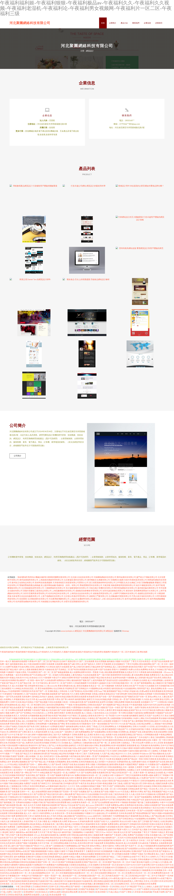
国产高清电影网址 (102, 756)
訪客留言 (158, 23)
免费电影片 (67, 734)
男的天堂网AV (62, 740)
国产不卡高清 (43, 748)
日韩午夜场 (147, 783)
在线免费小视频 (33, 770)
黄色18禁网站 (72, 762)
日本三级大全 (108, 778)
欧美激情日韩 (102, 772)
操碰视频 (41, 718)
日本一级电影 (128, 767)
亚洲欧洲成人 (53, 691)
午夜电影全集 (88, 710)
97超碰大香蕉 (20, 672)
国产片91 (24, 734)
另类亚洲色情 (133, 694)
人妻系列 (108, 710)
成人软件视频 (39, 751)
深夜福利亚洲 (15, 821)
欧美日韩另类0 (153, 707)
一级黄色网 (89, 729)
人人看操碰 (156, 724)
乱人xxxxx (88, 816)
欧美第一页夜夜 (92, 672)
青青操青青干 (79, 851)
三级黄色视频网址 (151, 802)
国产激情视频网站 (144, 683)
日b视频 (64, 743)
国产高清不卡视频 (10, 718)
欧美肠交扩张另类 (100, 740)
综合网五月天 (158, 715)
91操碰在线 (49, 669)
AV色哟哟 (85, 759)
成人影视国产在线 (133, 732)
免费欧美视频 (80, 775)
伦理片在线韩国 (8, 889)
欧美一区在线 (31, 718)
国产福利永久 (89, 664)
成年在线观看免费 (70, 854)
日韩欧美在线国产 (94, 705)
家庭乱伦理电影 (145, 694)
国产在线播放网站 (98, 732)
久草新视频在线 (102, 764)
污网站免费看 (119, 702)
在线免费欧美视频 (141, 675)
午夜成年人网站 (120, 835)
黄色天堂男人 (165, 699)
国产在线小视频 (107, 791)
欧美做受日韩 (92, 696)
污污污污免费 (45, 789)
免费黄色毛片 (155, 675)
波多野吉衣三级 (9, 770)
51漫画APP (119, 775)
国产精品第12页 (135, 783)
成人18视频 (52, 821)
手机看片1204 (114, 715)
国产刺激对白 (164, 851)
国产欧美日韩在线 (97, 751)
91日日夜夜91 (93, 683)
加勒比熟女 (167, 677)
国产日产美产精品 (35, 762)
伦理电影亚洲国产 (57, 726)
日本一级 (133, 797)
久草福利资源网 (40, 732)
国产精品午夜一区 (27, 683)
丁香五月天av (100, 832)
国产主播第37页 (80, 818)
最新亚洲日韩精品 (116, 740)
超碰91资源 (87, 748)
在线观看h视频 (61, 664)
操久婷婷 (32, 734)
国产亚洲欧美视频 (53, 889)
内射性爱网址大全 (47, 813)
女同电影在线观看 (122, 854)
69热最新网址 (168, 813)
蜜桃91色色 (141, 762)
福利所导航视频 (129, 778)
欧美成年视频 (18, 854)
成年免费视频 (19, 856)
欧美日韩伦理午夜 (85, 843)
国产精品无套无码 (51, 794)
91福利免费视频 (160, 848)
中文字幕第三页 (73, 715)
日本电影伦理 (69, 783)
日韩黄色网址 (120, 786)
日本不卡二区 (57, 683)
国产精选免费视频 (140, 813)
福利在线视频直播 (154, 672)
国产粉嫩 (110, 808)
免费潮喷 (27, 710)
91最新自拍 (23, 745)
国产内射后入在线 (157, 821)
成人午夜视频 (49, 762)
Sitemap (125, 631)
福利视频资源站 (16, 664)
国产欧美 (31, 726)
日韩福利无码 (135, 824)
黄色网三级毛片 (9, 832)
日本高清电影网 (151, 718)
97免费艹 (147, 767)
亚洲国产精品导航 (96, 677)
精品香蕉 (84, 721)
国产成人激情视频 (135, 721)
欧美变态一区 (148, 661)
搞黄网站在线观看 (48, 770)
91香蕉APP (32, 661)
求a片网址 (93, 721)
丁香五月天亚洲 (163, 818)
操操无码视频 (53, 791)
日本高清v (73, 843)
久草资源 (137, 892)
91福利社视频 (133, 751)
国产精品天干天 (12, 683)
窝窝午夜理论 (77, 799)
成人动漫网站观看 (77, 672)
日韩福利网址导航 (122, 799)
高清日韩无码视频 (41, 743)
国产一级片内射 (103, 675)
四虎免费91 (27, 696)
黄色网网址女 (110, 726)
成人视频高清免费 (159, 783)
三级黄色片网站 (30, 778)
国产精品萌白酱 (158, 816)
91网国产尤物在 (137, 854)
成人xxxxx (90, 805)
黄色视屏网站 (105, 745)
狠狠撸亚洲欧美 (37, 669)
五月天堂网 (101, 856)
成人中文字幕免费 (92, 810)
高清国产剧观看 (17, 756)
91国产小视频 (30, 818)
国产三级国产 (83, 751)
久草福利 (135, 680)
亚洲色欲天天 (5, 686)
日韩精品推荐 (133, 789)
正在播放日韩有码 (40, 886)
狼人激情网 (61, 835)
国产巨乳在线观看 (13, 696)
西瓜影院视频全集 (145, 837)
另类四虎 (118, 686)
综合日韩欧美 (59, 688)
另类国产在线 (67, 764)
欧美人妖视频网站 (64, 799)
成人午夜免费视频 (155, 680)
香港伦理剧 (14, 724)
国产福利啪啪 (74, 718)
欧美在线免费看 (160, 732)
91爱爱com (148, 743)
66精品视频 (44, 772)
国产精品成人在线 (133, 724)
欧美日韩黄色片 (145, 808)
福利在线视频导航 (105, 840)
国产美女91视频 (23, 846)
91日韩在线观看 (131, 837)
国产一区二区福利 (51, 675)
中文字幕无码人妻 (43, 683)
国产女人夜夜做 (93, 791)
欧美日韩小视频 (122, 827)
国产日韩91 (68, 683)
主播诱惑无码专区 (93, 851)
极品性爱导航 (45, 715)
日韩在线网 (122, 751)
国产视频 (31, 851)
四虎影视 (22, 718)
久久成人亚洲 (134, 794)
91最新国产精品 (77, 729)
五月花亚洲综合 (96, 737)
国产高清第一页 (65, 791)
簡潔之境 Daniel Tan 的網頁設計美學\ (34, 289)
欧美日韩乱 (30, 775)
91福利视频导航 (52, 707)
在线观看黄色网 (165, 843)
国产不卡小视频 (74, 759)
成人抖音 (4, 846)
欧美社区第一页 (61, 813)
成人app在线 (40, 699)
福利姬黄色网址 (72, 726)
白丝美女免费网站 (140, 669)
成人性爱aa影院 (142, 691)
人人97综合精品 (11, 764)
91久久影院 (75, 694)
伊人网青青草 (12, 732)
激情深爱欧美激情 (116, 764)
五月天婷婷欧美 (52, 718)
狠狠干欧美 (72, 751)
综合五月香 (30, 699)
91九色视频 (149, 686)
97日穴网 (6, 748)
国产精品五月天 (26, 753)
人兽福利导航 (27, 821)
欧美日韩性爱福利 (37, 786)
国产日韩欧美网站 (84, 780)
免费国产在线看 (30, 783)
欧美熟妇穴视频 (94, 786)
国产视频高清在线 (72, 721)
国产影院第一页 (109, 737)
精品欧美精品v (36, 824)
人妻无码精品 (76, 675)
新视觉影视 (131, 745)
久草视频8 (163, 751)
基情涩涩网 (115, 743)
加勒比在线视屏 (151, 805)
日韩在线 (63, 691)
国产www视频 (100, 808)
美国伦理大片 (73, 661)
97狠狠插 (124, 802)
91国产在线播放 (79, 791)
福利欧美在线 (40, 816)
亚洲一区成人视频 (24, 740)
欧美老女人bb (103, 713)
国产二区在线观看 (86, 661)
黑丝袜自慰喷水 (9, 810)
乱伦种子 (63, 661)
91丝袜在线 (61, 810)
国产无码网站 (29, 810)
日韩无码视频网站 (148, 780)
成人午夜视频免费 (148, 846)
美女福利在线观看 (48, 835)
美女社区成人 (111, 797)
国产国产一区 (41, 691)
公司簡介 (17, 456)
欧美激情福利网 (162, 846)
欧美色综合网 (91, 669)
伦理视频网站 (60, 762)
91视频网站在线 (96, 688)
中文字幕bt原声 (162, 778)
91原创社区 (111, 762)
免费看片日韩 (24, 848)
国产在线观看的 (131, 848)
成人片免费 (141, 778)
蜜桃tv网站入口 (44, 764)
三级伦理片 (17, 892)
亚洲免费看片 (29, 892)
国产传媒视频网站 (144, 797)
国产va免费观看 (6, 729)
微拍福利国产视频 (79, 680)
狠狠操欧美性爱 (40, 753)
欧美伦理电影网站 (56, 705)
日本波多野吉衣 (100, 767)
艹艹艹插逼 (14, 753)
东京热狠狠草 (52, 729)
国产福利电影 (37, 740)
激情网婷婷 (36, 829)
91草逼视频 (13, 848)
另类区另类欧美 (149, 759)
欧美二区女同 (58, 827)
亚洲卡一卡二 (25, 791)
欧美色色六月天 (36, 677)
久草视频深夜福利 (91, 799)
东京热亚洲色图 (48, 856)
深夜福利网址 (147, 732)
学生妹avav (144, 753)
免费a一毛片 (87, 740)
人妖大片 (45, 829)
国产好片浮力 (113, 724)
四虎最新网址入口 (129, 889)
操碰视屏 (54, 694)
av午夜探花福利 (52, 786)
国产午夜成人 (27, 707)
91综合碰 (71, 805)
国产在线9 (62, 710)
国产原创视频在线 (116, 696)
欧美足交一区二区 (96, 686)
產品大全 (124, 23)
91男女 (58, 699)
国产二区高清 (88, 808)
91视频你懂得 (42, 734)
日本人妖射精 (133, 753)
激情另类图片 (59, 713)
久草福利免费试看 (85, 821)
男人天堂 (159, 789)
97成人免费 (6, 892)
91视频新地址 (77, 837)
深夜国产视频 (21, 843)
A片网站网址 (57, 818)
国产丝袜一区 (141, 696)
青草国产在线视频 (80, 677)
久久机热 (145, 699)
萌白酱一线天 (21, 805)
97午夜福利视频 (135, 705)
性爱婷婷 (8, 751)
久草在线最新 (122, 789)
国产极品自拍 (159, 827)
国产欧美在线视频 (78, 669)
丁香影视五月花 (16, 789)
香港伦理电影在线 (65, 686)
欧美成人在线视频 (36, 889)
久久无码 (33, 837)
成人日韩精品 (35, 827)
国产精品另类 (84, 846)
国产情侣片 (35, 846)
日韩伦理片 (99, 805)
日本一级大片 (5, 661)
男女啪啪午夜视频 (166, 718)
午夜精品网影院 (165, 734)
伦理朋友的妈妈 (147, 770)
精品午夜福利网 (131, 816)
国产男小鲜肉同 (67, 699)
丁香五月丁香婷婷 (149, 832)
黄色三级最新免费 (95, 835)
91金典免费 (56, 789)
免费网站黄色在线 (128, 756)
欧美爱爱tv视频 (146, 775)
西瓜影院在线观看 (78, 696)
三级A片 (114, 818)
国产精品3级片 (12, 669)
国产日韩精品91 (82, 688)
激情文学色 (68, 818)
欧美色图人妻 (128, 675)
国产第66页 (56, 764)
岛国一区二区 (156, 767)
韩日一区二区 (130, 683)
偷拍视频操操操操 (91, 886)
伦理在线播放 (64, 675)
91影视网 (47, 677)
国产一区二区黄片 (131, 772)
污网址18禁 (119, 846)
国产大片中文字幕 (11, 734)
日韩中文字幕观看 (103, 664)
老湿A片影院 (107, 780)
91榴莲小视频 (99, 707)
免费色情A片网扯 (63, 770)
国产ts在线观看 (146, 810)
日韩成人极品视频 (64, 816)
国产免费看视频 (47, 780)
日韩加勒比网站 (167, 889)
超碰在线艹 (133, 737)
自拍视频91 (145, 702)
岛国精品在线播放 (86, 854)
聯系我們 (135, 23)
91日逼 (87, 837)
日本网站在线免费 (15, 710)
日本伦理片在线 (106, 794)
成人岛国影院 (94, 789)
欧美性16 (98, 734)
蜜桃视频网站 (91, 770)
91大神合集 (164, 721)
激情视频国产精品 (114, 691)
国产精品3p (62, 805)
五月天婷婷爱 (61, 759)
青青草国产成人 (143, 688)
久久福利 (118, 778)
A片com (37, 835)
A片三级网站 (152, 751)
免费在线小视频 (162, 710)
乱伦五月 (20, 810)
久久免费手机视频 (10, 667)
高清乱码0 (22, 726)
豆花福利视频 (131, 786)
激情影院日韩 (21, 816)
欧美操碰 (46, 824)
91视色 (147, 729)
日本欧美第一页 (132, 810)
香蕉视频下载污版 (136, 802)
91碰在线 (4, 680)
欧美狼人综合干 (120, 886)
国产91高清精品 (36, 675)
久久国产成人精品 (107, 753)
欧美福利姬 (147, 892)
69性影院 (107, 688)
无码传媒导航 (57, 783)
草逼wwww (72, 821)
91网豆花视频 (127, 713)
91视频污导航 (37, 802)
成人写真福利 (142, 745)
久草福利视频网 (79, 683)
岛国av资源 (77, 748)
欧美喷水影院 (65, 707)
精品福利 (53, 808)
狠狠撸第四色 (100, 854)
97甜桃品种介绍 (15, 797)
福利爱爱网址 (121, 770)
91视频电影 (109, 686)
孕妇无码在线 (55, 837)
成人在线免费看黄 (39, 791)
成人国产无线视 (11, 794)
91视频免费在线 (80, 840)
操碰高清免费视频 (74, 710)
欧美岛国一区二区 (94, 775)
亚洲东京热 (127, 686)
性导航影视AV (85, 724)
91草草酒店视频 (118, 683)
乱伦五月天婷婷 (34, 805)
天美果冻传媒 (93, 753)
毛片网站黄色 (149, 854)
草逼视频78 (13, 743)
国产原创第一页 (166, 886)
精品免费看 (146, 724)
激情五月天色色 (93, 699)
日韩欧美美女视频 (159, 786)
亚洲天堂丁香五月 (97, 759)
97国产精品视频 (40, 702)
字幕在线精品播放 (16, 783)
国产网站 (61, 724)
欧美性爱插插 (155, 691)
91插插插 (26, 797)
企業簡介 (112, 23)
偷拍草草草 (115, 802)
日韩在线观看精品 (114, 767)
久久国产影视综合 (75, 691)
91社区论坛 (115, 756)
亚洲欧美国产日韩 (55, 854)
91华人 (163, 707)
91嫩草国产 (109, 835)
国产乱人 (52, 745)
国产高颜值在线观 (70, 889)
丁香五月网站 (35, 780)
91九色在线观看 (73, 810)
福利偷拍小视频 (113, 661)
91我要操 (152, 764)
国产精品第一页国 (135, 759)
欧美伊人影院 (85, 726)
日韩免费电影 (41, 724)
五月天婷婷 (107, 848)
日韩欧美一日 (106, 886)
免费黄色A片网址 (63, 680)
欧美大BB (64, 718)
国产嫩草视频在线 (53, 848)
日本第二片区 (144, 840)
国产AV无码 (99, 710)
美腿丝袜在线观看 (49, 805)
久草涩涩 (80, 745)
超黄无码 (97, 816)
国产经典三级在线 (65, 737)
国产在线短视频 (134, 832)
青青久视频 (90, 764)
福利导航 (143, 751)
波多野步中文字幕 (107, 799)
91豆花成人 (125, 791)
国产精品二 (111, 856)
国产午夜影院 (144, 889)
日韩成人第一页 (118, 699)
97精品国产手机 (135, 886)
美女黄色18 (92, 783)
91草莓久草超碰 (129, 691)
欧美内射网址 (154, 745)
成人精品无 (19, 818)
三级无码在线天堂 (120, 794)
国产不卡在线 (138, 686)
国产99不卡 (34, 772)
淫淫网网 (122, 732)
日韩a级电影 (77, 808)
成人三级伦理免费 (120, 667)
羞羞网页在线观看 (32, 894)
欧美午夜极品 (10, 677)
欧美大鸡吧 (62, 821)
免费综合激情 (55, 892)
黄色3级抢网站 (145, 664)
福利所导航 (66, 832)
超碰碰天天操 (105, 683)
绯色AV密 (155, 889)
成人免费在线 (16, 748)
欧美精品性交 (109, 694)
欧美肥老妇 (129, 805)
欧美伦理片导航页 (86, 892)
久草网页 (138, 767)
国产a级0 (72, 664)
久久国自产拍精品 (10, 726)
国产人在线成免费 (48, 680)
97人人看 (44, 846)
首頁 (103, 23)
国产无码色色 (31, 767)
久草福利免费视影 (88, 856)
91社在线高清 (38, 713)
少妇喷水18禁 (108, 775)
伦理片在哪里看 (75, 778)
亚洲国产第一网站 (21, 772)
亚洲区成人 (168, 824)
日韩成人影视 (97, 694)
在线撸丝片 (116, 721)
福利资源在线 (117, 688)
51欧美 (65, 702)
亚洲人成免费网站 (37, 667)
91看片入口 (127, 829)
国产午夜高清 (80, 783)
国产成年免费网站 (57, 721)
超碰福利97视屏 (114, 829)
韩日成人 (45, 808)
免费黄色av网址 (117, 805)
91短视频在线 (118, 848)
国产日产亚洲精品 (24, 713)
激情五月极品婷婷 (92, 667)
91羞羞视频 (52, 724)
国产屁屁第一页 (42, 775)
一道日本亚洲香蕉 (21, 675)
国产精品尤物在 (74, 740)
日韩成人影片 (49, 740)
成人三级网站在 (75, 743)
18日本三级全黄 (113, 832)
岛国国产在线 (99, 821)
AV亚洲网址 (53, 737)
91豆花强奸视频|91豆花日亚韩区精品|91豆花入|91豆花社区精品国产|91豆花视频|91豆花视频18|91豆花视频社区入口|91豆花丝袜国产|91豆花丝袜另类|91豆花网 (99, 867)
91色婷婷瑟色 (40, 729)
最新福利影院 (50, 799)
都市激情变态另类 (163, 780)
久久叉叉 (71, 786)
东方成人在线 (53, 732)
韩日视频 (6, 756)
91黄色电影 (11, 740)
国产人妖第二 (19, 729)
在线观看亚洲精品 (125, 734)
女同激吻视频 (33, 715)
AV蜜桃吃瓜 (113, 813)
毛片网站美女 (39, 840)
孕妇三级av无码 (84, 797)
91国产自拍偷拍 (104, 669)
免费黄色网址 (113, 824)
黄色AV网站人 (96, 846)
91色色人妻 (99, 729)
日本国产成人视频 (139, 829)
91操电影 (4, 818)
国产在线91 (42, 737)
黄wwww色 (52, 686)
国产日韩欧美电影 (133, 699)
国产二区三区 (43, 661)
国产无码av (97, 780)
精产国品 (147, 791)
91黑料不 (149, 827)
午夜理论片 (134, 840)
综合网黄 (41, 778)
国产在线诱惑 (78, 816)
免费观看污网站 (159, 797)
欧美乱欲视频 (62, 745)
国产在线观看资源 (91, 702)
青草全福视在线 (72, 724)
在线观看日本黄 (6, 772)
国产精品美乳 (101, 718)
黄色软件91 (33, 745)
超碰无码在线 (150, 799)
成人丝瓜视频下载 (19, 686)
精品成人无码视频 (72, 824)
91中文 (100, 770)
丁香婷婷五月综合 (81, 737)
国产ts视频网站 (162, 764)
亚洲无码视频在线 (86, 762)
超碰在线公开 (102, 813)
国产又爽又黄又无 (25, 732)
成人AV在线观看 (131, 843)
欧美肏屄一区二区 (86, 802)
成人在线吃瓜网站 (80, 789)
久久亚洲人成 (152, 726)
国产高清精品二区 (62, 669)
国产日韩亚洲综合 (126, 818)
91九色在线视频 (92, 794)
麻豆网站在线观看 (13, 759)
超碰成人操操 (53, 696)
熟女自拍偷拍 (79, 764)
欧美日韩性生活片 (25, 794)
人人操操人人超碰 (151, 886)
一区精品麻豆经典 (75, 702)
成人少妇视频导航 (29, 721)
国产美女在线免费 (165, 805)
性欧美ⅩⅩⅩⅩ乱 (22, 677)
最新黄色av (21, 832)
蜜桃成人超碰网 (61, 856)
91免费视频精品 (71, 846)
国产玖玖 (10, 837)
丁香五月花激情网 (131, 775)
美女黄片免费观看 (7, 827)
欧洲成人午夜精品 (87, 718)
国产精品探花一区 (57, 772)
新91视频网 (108, 705)
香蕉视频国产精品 (159, 791)
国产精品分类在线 (120, 705)
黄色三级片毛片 (55, 734)
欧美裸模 (12, 680)
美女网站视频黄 (26, 835)
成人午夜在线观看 (31, 664)
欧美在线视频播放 (76, 813)
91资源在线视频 (78, 770)
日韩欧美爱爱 (77, 734)
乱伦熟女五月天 (131, 672)
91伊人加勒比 (57, 767)
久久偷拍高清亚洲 (143, 756)
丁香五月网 (166, 740)
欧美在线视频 (129, 740)
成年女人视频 (24, 669)
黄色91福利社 (108, 846)
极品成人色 (59, 780)
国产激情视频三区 (7, 802)
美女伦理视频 (100, 661)
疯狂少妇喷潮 (72, 802)
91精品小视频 (74, 856)
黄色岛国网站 (156, 688)
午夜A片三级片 (81, 753)
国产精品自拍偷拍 (121, 780)
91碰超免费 (98, 843)
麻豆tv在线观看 (104, 721)
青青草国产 (21, 775)
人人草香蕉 (49, 713)
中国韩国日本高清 (27, 691)
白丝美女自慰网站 (145, 848)
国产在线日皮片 (14, 840)
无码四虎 (23, 715)
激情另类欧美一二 (60, 797)
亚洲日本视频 (112, 732)
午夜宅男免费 (121, 694)
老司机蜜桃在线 (11, 705)
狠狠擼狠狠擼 (41, 851)
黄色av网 (89, 767)
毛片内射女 (47, 797)
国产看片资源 (126, 707)
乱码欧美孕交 (122, 737)
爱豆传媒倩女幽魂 (120, 710)
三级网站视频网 (22, 827)
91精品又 (161, 832)
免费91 (13, 713)
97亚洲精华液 (163, 667)
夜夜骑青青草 (116, 675)
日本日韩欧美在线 (155, 829)
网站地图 (143, 652)
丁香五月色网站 (132, 664)
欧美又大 (15, 715)
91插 (82, 810)
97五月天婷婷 (111, 751)
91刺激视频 (32, 843)
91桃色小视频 (53, 851)
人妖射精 (167, 680)
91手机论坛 (66, 837)
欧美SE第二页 (36, 797)
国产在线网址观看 (88, 772)
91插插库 (10, 672)
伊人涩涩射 (158, 743)
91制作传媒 (67, 748)
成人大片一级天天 (31, 813)
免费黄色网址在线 (143, 740)
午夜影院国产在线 (160, 810)
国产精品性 (54, 661)
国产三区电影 (143, 821)
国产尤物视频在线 (99, 829)
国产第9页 (150, 778)
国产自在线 (160, 762)
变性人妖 (80, 664)
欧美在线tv (139, 805)
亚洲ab (18, 721)
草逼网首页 (70, 688)
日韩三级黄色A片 (42, 726)
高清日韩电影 (86, 829)
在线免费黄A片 (124, 680)
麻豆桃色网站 (125, 851)
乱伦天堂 (124, 832)
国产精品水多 (55, 832)
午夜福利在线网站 (158, 729)
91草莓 (146, 835)
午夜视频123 (13, 780)
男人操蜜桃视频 (114, 718)
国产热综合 (138, 734)
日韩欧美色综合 (98, 797)
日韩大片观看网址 (27, 724)
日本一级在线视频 (99, 724)
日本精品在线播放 (103, 818)
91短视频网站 (140, 818)
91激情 (62, 851)
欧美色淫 (108, 677)
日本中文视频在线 (148, 794)
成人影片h (30, 729)
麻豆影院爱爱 (28, 751)
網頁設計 (78, 631)
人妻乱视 (165, 696)
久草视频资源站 (18, 699)
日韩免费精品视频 (61, 843)
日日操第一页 (115, 713)
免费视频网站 (24, 824)
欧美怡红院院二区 (29, 688)
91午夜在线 (92, 840)
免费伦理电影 (146, 748)
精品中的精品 (27, 702)
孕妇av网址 (65, 886)
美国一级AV (35, 680)
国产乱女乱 (80, 805)
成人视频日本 (158, 683)
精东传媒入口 (41, 686)
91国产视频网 (55, 775)
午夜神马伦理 (27, 840)
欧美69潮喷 (88, 691)
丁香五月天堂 (136, 661)
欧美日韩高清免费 (164, 799)
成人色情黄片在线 (109, 734)
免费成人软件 (5, 762)
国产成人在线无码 (137, 827)
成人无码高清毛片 (47, 756)
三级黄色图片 (107, 816)
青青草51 (52, 810)
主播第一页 (156, 740)
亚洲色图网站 (109, 843)
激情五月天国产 (145, 715)
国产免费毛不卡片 (21, 837)
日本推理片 (24, 780)
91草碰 (124, 721)
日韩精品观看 (64, 729)
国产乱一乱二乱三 (100, 748)
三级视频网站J (77, 832)
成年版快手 (124, 824)
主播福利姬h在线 (89, 743)
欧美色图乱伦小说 (164, 759)
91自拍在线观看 (89, 675)
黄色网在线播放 (66, 840)
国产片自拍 (32, 737)
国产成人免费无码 (25, 743)
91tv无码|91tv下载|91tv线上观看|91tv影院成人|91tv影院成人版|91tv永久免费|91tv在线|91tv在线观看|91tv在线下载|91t (120, 878)
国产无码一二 (32, 764)
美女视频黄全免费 (119, 759)
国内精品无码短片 (39, 696)
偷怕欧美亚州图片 (136, 667)
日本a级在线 (143, 843)
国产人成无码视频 (94, 680)
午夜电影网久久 (19, 694)
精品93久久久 (121, 753)
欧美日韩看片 (101, 892)
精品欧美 (119, 843)
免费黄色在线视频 (97, 827)
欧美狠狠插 (68, 767)
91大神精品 (17, 688)
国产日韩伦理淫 (6, 856)
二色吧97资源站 (139, 707)
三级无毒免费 (41, 810)
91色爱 (108, 805)
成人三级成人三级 (89, 713)
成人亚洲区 (88, 734)
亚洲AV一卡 (21, 770)
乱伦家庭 (143, 680)
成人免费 (132, 762)
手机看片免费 (158, 892)
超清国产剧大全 (135, 710)
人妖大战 (45, 894)
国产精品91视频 (155, 813)
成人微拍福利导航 (39, 854)
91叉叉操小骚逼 (40, 821)
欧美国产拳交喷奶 (59, 715)
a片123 (167, 789)
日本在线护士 (144, 737)
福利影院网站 (80, 699)
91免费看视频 (119, 816)
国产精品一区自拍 (147, 789)
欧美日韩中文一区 (100, 715)
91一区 (11, 818)
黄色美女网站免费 (70, 892)
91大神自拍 (50, 667)
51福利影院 (89, 832)
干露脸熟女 (153, 843)
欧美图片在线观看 (47, 664)
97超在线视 (13, 824)
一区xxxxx (166, 672)
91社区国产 (125, 661)
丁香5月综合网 (137, 743)
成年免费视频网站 (82, 732)
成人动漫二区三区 (108, 789)
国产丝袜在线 (102, 889)
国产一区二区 (158, 664)
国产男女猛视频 (121, 808)
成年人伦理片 (74, 829)
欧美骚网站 (151, 818)
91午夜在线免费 (158, 756)
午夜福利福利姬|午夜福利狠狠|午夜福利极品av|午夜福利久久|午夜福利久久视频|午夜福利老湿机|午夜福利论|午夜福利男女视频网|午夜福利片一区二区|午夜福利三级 (69, 652)
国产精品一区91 (71, 827)
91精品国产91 (122, 729)
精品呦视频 (167, 840)
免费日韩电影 (85, 694)
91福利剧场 (138, 713)
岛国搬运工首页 (133, 770)
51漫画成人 (125, 743)
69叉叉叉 (65, 848)
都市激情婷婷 (110, 729)
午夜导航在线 (74, 756)
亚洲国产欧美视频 (87, 889)
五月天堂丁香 (43, 832)
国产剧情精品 (106, 667)
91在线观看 (10, 851)
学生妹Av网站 (24, 667)
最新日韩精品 (39, 707)
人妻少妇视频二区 (31, 756)
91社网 (108, 759)
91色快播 (125, 715)
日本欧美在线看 (125, 813)
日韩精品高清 (79, 767)
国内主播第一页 (87, 756)
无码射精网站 (127, 718)
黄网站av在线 (21, 851)
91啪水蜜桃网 (106, 837)
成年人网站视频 (107, 810)
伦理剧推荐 (161, 794)
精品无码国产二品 (13, 829)
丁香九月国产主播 (11, 835)
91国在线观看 (12, 745)
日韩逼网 (31, 686)
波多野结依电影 (119, 677)
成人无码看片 (100, 762)
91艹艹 (154, 702)
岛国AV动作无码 (150, 705)
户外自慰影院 (32, 672)
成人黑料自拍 (70, 780)
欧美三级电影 (101, 824)
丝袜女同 (158, 770)
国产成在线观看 (9, 805)
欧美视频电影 (107, 851)
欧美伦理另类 (152, 851)
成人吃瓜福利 (51, 710)
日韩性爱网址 (168, 770)
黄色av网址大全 (154, 696)
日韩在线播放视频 (15, 813)
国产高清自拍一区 (19, 808)
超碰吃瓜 (72, 745)
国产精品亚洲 (37, 759)
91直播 (169, 729)
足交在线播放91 (118, 664)
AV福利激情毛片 (52, 840)
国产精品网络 (43, 837)
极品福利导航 (82, 835)
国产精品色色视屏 (13, 707)
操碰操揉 (28, 854)
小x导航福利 (84, 827)
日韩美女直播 (113, 748)
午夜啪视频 (95, 837)
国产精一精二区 (103, 743)
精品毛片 (63, 786)
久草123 (31, 816)
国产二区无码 (118, 837)
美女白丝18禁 (125, 821)
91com (117, 791)
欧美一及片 (26, 829)
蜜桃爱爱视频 (118, 672)
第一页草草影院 (34, 808)
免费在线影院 (119, 810)
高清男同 (169, 854)
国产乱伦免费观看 (102, 802)
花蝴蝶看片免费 (126, 669)
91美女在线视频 (54, 702)
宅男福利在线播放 (23, 802)
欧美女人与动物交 (156, 669)
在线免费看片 (123, 797)
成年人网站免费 (65, 794)
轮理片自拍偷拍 (144, 786)
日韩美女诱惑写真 (15, 894)
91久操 (122, 724)
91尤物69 (124, 748)
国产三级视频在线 (56, 846)
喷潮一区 (143, 772)
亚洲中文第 (54, 886)
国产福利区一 (77, 886)
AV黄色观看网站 (80, 705)
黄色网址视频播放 (19, 762)
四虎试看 (50, 699)
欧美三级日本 (67, 789)
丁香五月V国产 (107, 786)
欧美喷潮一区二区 (121, 840)
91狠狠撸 (130, 677)
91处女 (3, 732)
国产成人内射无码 (77, 667)
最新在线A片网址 (91, 745)
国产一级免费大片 (67, 732)
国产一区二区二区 (46, 672)
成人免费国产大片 (73, 772)
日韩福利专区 (47, 827)
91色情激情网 (14, 691)
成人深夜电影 (140, 677)
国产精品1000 (79, 794)
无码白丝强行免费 (7, 816)
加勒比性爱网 (67, 677)
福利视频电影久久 (31, 789)
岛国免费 (22, 764)
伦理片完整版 (5, 737)
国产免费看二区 (16, 778)
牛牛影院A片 (134, 780)
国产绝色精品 (53, 753)
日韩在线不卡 (114, 889)
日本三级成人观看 (120, 783)
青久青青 (91, 818)
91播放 (116, 851)
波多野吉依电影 (163, 705)
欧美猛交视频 (65, 696)
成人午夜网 (154, 699)
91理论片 (26, 786)
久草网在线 (162, 702)
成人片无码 (51, 816)
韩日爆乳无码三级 (41, 705)
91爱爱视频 (76, 707)
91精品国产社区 (137, 799)
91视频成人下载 (18, 767)
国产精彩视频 (43, 694)
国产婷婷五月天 (44, 783)
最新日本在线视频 (77, 848)
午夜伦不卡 (56, 677)
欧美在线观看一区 (57, 894)
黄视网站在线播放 (19, 737)
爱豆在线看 (17, 751)
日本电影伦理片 (158, 748)
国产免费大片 (156, 840)
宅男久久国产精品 (24, 799)
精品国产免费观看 (30, 748)
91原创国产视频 (38, 710)
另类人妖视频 (81, 786)
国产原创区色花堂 (110, 680)
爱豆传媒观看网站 (45, 688)
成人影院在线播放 (80, 686)
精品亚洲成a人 (145, 816)
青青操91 (98, 848)
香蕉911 (115, 669)
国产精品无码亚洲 (116, 772)
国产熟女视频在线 (156, 753)
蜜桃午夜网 (87, 778)
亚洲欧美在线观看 (73, 713)
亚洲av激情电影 (62, 756)
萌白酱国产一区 (23, 680)
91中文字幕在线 (149, 710)
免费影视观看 (149, 713)
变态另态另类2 (158, 808)
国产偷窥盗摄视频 (61, 672)
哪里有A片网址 (137, 791)
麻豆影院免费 (31, 832)
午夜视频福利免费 (37, 848)
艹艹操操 (68, 705)
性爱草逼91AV (68, 775)
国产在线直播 (13, 791)
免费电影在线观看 (7, 721)
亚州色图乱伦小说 (165, 726)
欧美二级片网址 (57, 824)
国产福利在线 (63, 694)
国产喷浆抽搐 (11, 799)
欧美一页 (110, 854)
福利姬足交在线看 (155, 772)
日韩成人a (89, 848)
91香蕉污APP (6, 808)
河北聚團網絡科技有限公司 (30, 23)
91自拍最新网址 (130, 688)
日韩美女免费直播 (44, 818)
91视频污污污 (90, 813)
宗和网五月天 (55, 743)
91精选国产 (27, 759)
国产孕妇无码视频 (161, 837)
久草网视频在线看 (150, 734)
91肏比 (134, 821)
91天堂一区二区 (64, 808)
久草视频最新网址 (124, 726)
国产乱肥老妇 (38, 799)
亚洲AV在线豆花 (156, 824)
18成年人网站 (139, 718)
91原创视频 (110, 827)
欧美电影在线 (63, 778)
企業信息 (147, 23)
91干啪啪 (69, 851)
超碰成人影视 (86, 715)
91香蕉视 (142, 672)
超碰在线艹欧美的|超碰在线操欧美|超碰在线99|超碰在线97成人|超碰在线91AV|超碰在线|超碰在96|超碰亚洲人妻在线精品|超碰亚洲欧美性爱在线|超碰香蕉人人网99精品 (71, 881)
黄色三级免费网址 (158, 737)
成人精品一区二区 (25, 705)
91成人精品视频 (106, 672)
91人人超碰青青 (112, 821)
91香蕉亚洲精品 (44, 767)
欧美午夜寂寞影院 (119, 745)
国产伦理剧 (38, 794)
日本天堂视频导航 (162, 686)
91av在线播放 (56, 748)
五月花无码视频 (9, 775)
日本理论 (169, 816)
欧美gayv (4, 691)
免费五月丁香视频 (161, 775)
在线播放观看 (51, 778)
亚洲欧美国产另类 (139, 851)
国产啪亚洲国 (49, 802)
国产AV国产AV (150, 667)
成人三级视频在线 (13, 786)
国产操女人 (43, 745)
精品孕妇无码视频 (66, 753)
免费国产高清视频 (135, 835)
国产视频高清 (130, 696)
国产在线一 (103, 696)
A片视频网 (151, 762)
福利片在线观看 (62, 667)
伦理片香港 (71, 835)
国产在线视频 (109, 770)
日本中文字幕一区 (45, 843)
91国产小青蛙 (43, 721)
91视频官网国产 (131, 764)
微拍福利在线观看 (19, 661)
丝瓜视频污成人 (156, 835)
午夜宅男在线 (51, 751)
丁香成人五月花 (98, 726)
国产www (64, 829)
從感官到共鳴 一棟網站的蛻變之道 (34, 383)
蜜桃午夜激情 (134, 748)
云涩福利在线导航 (136, 729)
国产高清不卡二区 (132, 846)
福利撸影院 (134, 715)
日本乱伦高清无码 (7, 843)
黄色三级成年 (49, 759)
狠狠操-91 (143, 764)
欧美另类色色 (22, 889)
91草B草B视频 (159, 694)
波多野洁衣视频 (106, 702)
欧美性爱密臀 (61, 802)
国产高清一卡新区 (113, 707)
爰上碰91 (12, 846)
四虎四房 (145, 824)
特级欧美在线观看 (132, 702)
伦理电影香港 (122, 762)
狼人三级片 (160, 854)
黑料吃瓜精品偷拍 (151, 721)
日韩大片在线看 (139, 726)
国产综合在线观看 (162, 661)
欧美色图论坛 (87, 707)
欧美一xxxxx (168, 688)
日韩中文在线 (16, 702)
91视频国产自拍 (162, 713)
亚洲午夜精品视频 (104, 783)
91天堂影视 (54, 829)
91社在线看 (133, 808)
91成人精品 (113, 892)
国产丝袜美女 (32, 694)
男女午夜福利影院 (87, 824)
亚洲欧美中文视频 (33, 856)
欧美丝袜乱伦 (42, 892)
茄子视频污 (169, 683)
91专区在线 (62, 751)
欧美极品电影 (106, 699)
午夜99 (163, 802)
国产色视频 (72, 797)
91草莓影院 (7, 694)
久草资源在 (97, 778)
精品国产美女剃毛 (154, 677)
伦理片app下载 (99, 691)
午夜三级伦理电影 (23, 886)
